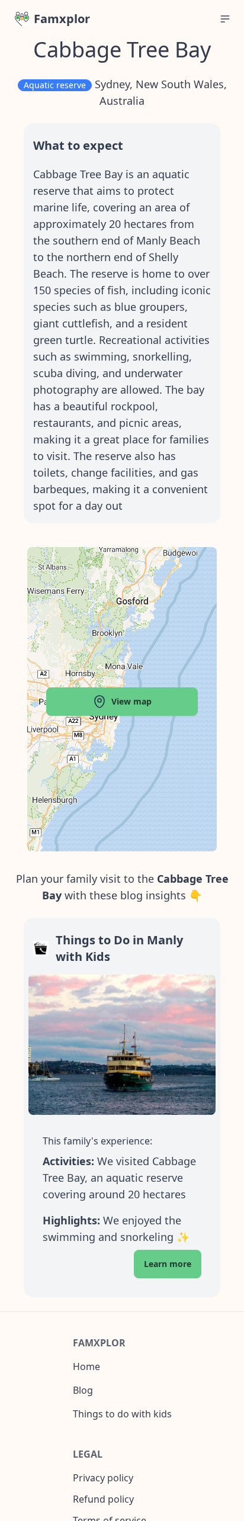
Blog (83, 1390)
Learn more (167, 1263)
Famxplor (62, 19)
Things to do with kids (122, 1413)
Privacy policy (103, 1477)
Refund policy (103, 1499)
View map (131, 701)
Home (86, 1366)
